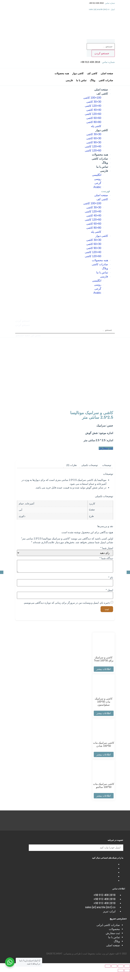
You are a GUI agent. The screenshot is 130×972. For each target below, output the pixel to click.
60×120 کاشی (93, 113)
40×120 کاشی (93, 105)
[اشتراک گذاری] (121, 966)
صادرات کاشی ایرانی (108, 925)
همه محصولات (100, 154)
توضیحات (106, 465)
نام (110, 577)
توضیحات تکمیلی (89, 465)
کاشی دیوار (101, 130)
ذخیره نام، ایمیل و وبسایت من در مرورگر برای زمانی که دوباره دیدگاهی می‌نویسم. (67, 602)
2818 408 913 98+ (96, 3)
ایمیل (109, 590)
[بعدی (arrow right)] (121, 970)
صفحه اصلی (101, 89)
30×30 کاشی (93, 101)
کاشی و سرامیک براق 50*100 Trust (103, 659)
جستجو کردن (107, 41)
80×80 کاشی (93, 122)
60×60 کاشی (93, 118)
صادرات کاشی (100, 158)
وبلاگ (105, 162)
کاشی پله (96, 126)
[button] (65, 191)
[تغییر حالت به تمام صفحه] (114, 966)
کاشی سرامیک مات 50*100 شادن (103, 744)
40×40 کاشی (93, 109)
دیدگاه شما (106, 558)
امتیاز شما (106, 548)
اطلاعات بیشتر (103, 669)
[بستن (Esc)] (127, 966)
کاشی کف (102, 93)
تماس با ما (102, 166)
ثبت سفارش (113, 933)
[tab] (107, 465)
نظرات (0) (71, 465)
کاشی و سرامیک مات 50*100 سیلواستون (103, 701)
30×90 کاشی (93, 142)
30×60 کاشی (93, 138)
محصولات (114, 929)
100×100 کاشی (92, 97)
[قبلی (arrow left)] (127, 970)
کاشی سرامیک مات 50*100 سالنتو (103, 785)
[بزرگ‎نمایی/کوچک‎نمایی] (108, 966)
